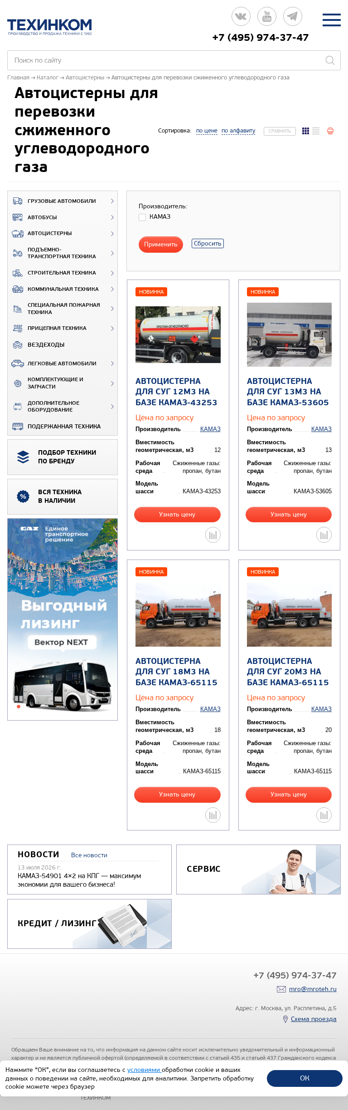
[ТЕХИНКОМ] (58, 27)
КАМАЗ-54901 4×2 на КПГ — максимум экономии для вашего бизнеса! (79, 880)
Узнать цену (177, 514)
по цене (207, 130)
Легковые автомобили (62, 363)
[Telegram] (292, 20)
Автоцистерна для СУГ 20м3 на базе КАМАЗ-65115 (288, 672)
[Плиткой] (305, 130)
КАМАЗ (210, 429)
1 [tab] (18, 706)
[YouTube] (266, 20)
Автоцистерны (50, 233)
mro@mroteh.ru (313, 989)
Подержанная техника (64, 426)
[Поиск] (330, 60)
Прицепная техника (57, 328)
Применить (161, 244)
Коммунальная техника (63, 289)
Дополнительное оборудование (53, 407)
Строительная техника (62, 273)
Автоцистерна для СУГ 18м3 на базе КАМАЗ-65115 (176, 672)
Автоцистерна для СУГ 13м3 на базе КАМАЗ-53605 (288, 392)
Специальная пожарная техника (64, 309)
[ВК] (241, 20)
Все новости (89, 855)
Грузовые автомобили (62, 201)
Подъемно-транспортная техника (62, 253)
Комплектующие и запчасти (55, 383)
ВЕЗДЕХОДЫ (46, 345)
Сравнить (280, 131)
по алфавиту (238, 130)
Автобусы (42, 217)
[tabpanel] (62, 620)
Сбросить (208, 243)
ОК (304, 1078)
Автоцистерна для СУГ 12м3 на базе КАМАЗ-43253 (176, 392)
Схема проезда (314, 1019)
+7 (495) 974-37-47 (260, 37)
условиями (144, 1070)
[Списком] (315, 130)
